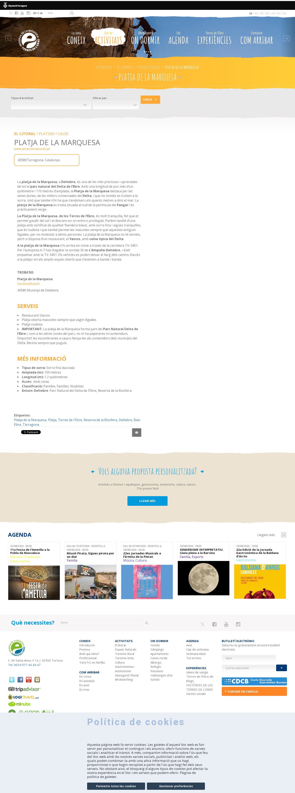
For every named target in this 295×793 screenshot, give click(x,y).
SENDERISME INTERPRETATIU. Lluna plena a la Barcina (201, 551)
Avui (189, 645)
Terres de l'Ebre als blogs (200, 678)
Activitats (108, 38)
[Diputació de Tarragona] (147, 5)
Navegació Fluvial (126, 675)
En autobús (87, 681)
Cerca (147, 99)
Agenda (178, 38)
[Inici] (34, 34)
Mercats (16, 557)
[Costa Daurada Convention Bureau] (254, 681)
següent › (283, 534)
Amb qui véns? (89, 654)
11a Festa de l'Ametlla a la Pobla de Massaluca (30, 551)
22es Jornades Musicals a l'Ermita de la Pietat (142, 555)
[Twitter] (10, 13)
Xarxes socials (196, 694)
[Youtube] (22, 13)
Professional (88, 658)
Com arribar (256, 38)
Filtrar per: (100, 98)
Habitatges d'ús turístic (162, 677)
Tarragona (31, 424)
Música (128, 560)
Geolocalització (28, 283)
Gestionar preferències (176, 786)
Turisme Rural (124, 654)
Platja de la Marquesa (30, 420)
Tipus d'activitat (22, 98)
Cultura (141, 560)
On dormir (145, 38)
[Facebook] (16, 13)
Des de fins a (86, 548)
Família (72, 560)
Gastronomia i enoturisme (124, 669)
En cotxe (85, 676)
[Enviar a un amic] (136, 432)
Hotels (155, 645)
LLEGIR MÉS (147, 501)
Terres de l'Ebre (70, 420)
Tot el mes (193, 658)
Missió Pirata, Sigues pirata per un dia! (90, 555)
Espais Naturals (125, 649)
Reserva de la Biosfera (100, 420)
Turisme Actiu (124, 658)
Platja (52, 420)
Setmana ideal (195, 654)
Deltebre (125, 420)
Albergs (156, 662)
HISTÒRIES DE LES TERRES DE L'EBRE (199, 687)
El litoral (124, 67)
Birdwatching (124, 679)
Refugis (156, 667)
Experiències (214, 38)
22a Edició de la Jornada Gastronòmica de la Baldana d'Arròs (257, 553)
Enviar (281, 668)
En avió (84, 685)
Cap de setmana (197, 649)
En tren (84, 689)
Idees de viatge (197, 672)
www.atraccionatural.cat (32, 149)
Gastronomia (20, 561)
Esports (197, 557)
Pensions (157, 671)
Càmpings (157, 649)
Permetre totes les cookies (116, 786)
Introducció (87, 645)
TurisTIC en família (92, 662)
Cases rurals (159, 658)
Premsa (84, 649)
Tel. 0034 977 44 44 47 (24, 665)
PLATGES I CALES (148, 67)
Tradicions (32, 557)
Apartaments (160, 654)
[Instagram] (28, 13)
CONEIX (76, 38)
